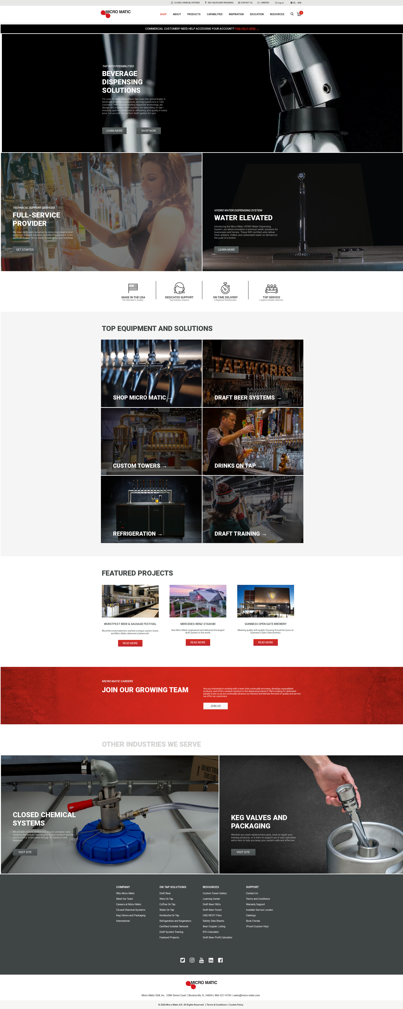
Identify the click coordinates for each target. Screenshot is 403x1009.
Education (257, 14)
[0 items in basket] (298, 14)
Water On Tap (166, 909)
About (177, 14)
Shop (163, 14)
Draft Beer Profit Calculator (217, 937)
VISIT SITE (25, 852)
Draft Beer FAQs (212, 904)
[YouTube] (201, 962)
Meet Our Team (124, 898)
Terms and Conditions (258, 898)
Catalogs (251, 915)
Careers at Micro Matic (128, 904)
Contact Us (246, 3)
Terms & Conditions (217, 1004)
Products (194, 14)
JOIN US (215, 706)
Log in (281, 3)
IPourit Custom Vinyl (257, 926)
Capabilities (215, 14)
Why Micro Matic (125, 893)
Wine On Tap (166, 898)
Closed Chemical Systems (187, 3)
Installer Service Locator (259, 909)
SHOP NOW (148, 130)
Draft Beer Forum (212, 909)
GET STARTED (25, 249)
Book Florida (253, 920)
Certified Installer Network (173, 926)
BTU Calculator (211, 931)
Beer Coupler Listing (214, 926)
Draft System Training (171, 931)
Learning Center (211, 898)
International (123, 920)
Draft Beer (165, 893)
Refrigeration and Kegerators (175, 920)
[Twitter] (182, 962)
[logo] (116, 14)
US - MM (297, 3)
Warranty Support (255, 904)
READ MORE (130, 643)
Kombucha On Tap (169, 915)
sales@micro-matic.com (246, 995)
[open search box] (292, 14)
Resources (277, 14)
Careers (265, 3)
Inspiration (236, 14)
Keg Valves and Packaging (220, 3)
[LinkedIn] (211, 962)
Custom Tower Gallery (215, 893)
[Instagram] (192, 961)
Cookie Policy (236, 1004)
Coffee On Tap (167, 904)
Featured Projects (169, 937)
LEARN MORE (114, 130)
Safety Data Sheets (213, 920)
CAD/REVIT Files (212, 915)
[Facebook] (220, 962)
